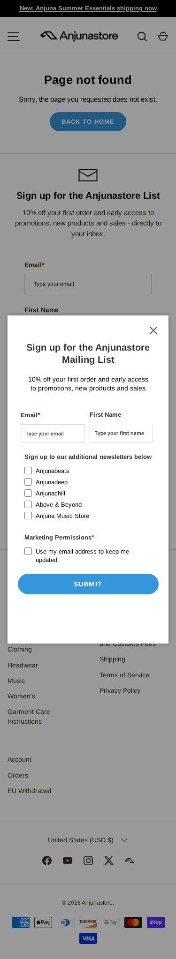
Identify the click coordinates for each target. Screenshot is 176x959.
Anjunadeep (52, 482)
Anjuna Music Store (62, 515)
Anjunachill (50, 493)
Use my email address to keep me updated (82, 555)
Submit (88, 584)
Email (30, 415)
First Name (105, 414)
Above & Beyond (59, 504)
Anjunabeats (52, 470)
